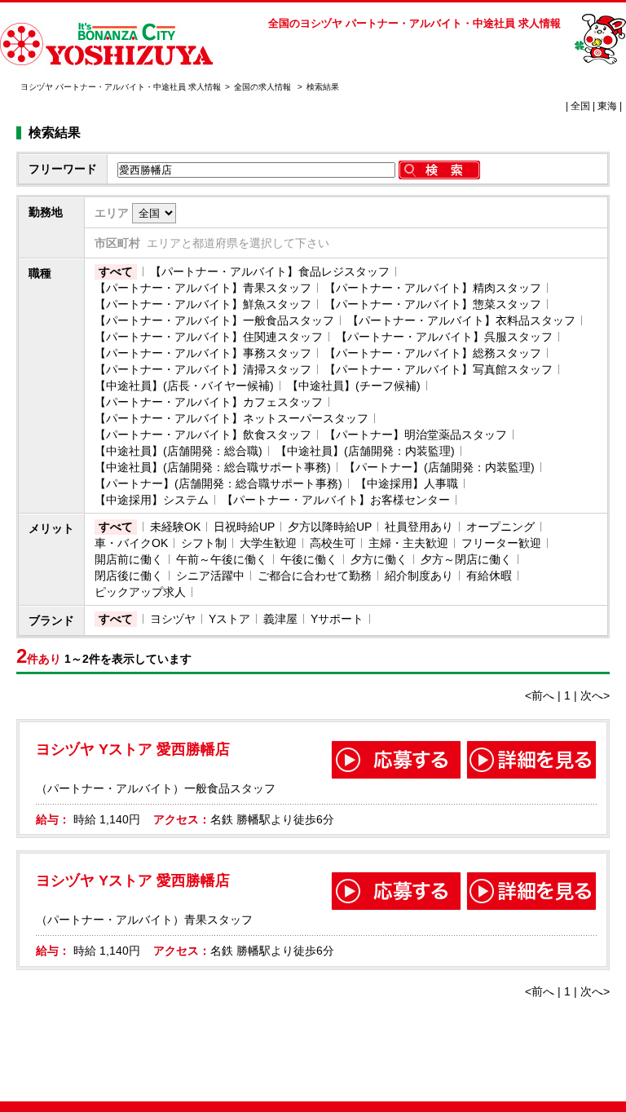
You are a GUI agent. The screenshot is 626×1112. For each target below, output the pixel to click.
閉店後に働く (129, 575)
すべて (116, 271)
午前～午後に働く (221, 559)
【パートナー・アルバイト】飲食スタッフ (203, 434)
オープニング (500, 526)
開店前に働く (129, 559)
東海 (607, 106)
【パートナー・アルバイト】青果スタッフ (203, 287)
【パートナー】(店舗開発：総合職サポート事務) (218, 483)
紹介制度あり (419, 575)
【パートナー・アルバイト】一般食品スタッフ (214, 320)
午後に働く (308, 559)
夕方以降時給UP (330, 526)
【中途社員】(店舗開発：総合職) (178, 450)
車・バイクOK (131, 542)
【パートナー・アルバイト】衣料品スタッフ (461, 320)
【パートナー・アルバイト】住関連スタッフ (209, 336)
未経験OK (175, 526)
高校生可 (332, 542)
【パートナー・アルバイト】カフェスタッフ (209, 401)
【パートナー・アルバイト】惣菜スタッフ (432, 304)
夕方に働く (379, 559)
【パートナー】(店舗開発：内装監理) (439, 467)
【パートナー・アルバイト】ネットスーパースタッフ (231, 418)
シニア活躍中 (210, 575)
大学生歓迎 (268, 542)
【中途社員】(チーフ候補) (354, 385)
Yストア (229, 618)
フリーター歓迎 (501, 542)
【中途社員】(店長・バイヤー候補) (184, 385)
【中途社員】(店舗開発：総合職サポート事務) (213, 467)
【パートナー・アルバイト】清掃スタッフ (203, 369)
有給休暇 (489, 575)
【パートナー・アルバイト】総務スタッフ (432, 353)
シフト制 (204, 542)
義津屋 (280, 618)
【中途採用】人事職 (406, 483)
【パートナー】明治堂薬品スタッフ (415, 434)
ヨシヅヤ (173, 618)
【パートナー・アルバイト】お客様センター (336, 499)
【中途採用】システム (152, 499)
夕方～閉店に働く (466, 559)
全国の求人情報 (263, 86)
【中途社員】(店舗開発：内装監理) (365, 450)
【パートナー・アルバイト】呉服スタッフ (444, 336)
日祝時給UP (244, 526)
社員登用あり (419, 526)
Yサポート (337, 618)
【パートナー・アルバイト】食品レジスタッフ (270, 271)
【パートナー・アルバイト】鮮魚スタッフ (203, 304)
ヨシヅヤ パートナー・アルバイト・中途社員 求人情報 (120, 86)
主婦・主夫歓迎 (408, 542)
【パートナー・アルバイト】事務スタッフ (203, 353)
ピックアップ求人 (140, 591)
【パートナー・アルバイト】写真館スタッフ (438, 369)
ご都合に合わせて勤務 (315, 575)
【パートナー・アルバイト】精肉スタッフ (432, 287)
